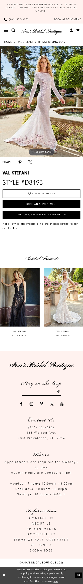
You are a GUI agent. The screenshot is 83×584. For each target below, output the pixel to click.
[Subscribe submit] (58, 391)
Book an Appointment (41, 204)
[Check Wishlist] (78, 30)
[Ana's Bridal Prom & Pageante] (41, 31)
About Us (41, 523)
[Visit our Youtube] (62, 404)
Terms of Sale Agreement (41, 540)
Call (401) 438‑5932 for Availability (42, 214)
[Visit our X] (52, 404)
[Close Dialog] (4, 575)
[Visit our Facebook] (21, 404)
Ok (79, 575)
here (56, 581)
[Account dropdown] (71, 30)
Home (8, 41)
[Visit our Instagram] (31, 404)
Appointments (42, 529)
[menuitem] (6, 30)
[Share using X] (30, 162)
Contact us (41, 518)
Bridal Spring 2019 (52, 41)
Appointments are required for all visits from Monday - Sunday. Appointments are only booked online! (41, 7)
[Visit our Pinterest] (41, 404)
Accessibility (41, 534)
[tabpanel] (41, 101)
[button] (6, 30)
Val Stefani (25, 41)
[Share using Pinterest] (20, 162)
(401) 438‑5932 (41, 427)
